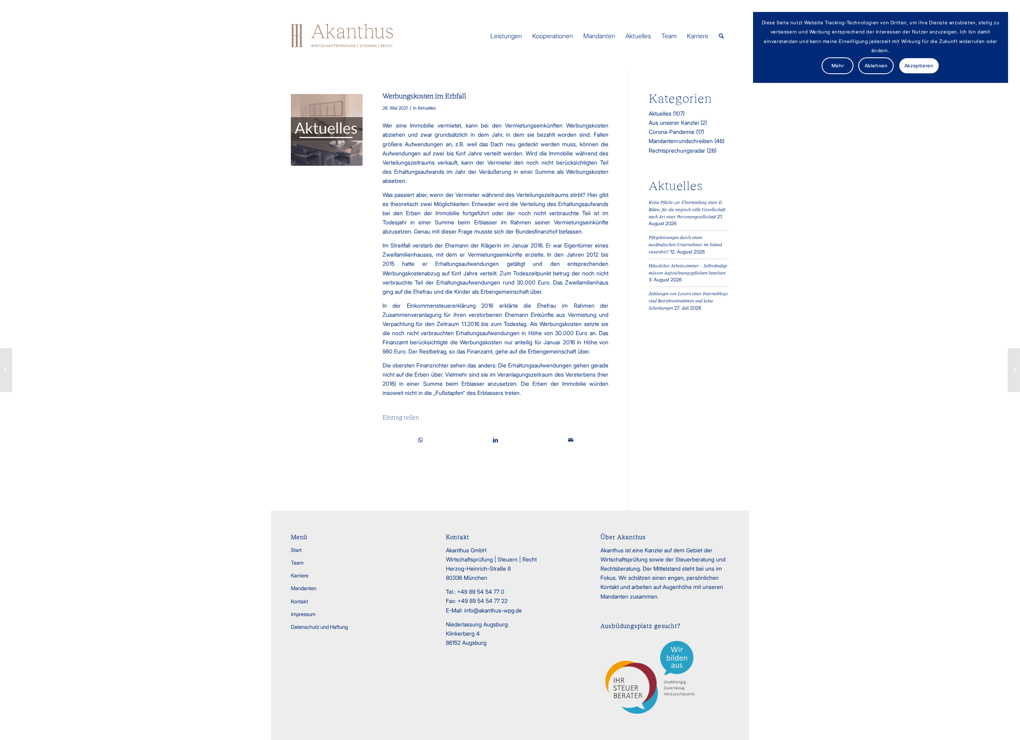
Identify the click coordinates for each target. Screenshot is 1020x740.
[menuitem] (506, 36)
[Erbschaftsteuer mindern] (1014, 370)
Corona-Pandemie (671, 131)
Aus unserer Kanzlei (674, 122)
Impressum (303, 614)
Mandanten (303, 588)
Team (297, 562)
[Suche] (721, 36)
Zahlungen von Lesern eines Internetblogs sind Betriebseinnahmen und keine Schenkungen (688, 300)
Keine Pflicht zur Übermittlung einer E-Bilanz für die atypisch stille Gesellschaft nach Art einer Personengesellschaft (687, 209)
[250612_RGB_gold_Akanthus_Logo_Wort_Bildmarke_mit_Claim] (342, 36)
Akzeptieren (919, 66)
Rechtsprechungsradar (677, 150)
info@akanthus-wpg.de (493, 610)
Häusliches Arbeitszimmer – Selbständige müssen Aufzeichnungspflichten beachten (688, 269)
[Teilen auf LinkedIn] (495, 440)
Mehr (838, 66)
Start (296, 550)
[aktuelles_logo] (327, 130)
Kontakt (299, 601)
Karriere (299, 575)
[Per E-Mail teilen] (570, 440)
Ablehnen (876, 66)
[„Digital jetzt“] (6, 370)
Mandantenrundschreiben (681, 140)
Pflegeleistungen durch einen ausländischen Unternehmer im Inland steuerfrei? (685, 244)
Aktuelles (427, 108)
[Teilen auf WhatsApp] (420, 440)
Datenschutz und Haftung (319, 627)
